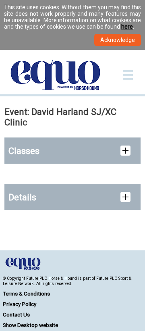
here (127, 26)
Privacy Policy (19, 304)
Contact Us (16, 314)
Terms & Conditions (26, 293)
